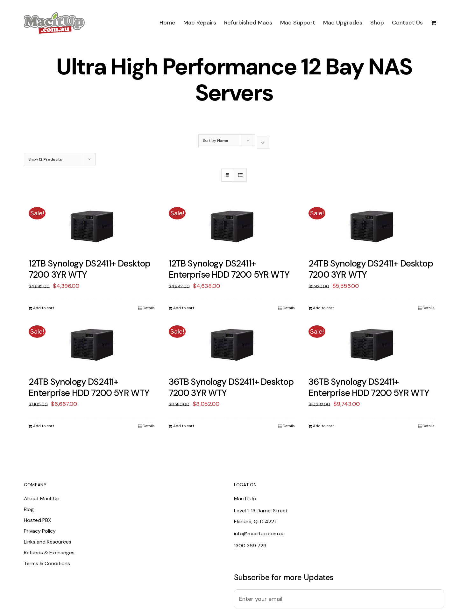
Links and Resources (47, 541)
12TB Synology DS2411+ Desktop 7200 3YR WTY (90, 269)
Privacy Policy (40, 531)
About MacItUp (42, 498)
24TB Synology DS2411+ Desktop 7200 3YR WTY (370, 269)
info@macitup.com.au (259, 533)
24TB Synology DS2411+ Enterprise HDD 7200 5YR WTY (89, 387)
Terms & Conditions (47, 563)
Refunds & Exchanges (49, 552)
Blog (29, 509)
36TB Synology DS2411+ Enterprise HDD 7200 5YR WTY (368, 387)
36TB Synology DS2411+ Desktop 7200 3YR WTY (231, 387)
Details (149, 307)
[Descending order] (263, 142)
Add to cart (43, 307)
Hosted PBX (37, 520)
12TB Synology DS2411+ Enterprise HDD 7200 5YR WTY (229, 269)
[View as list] (240, 175)
